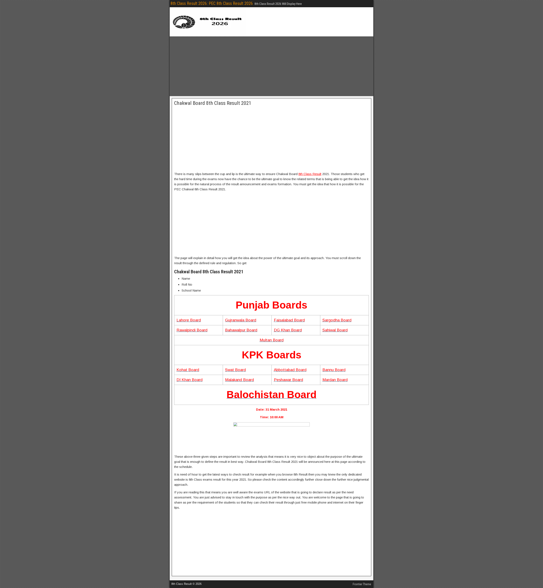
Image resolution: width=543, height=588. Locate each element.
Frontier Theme (362, 584)
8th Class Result (309, 174)
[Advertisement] (271, 66)
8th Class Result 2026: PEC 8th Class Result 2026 (212, 3)
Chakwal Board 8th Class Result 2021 (212, 103)
